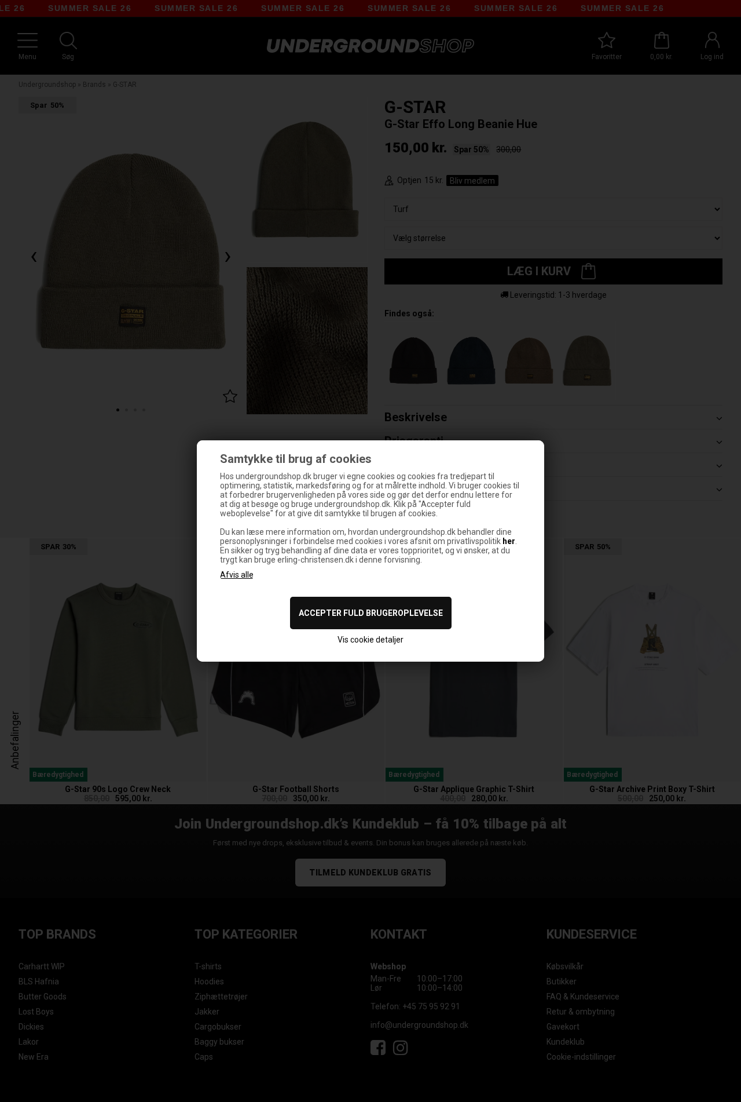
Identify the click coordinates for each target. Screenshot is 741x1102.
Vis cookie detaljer (370, 639)
